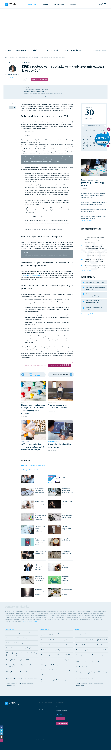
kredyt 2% (64, 619)
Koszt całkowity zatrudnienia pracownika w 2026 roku (56, 645)
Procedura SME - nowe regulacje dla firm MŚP (89, 645)
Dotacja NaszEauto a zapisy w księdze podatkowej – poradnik (67, 490)
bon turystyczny (16, 621)
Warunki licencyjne (61, 739)
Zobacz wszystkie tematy (29, 621)
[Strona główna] (5, 57)
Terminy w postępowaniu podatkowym (65, 565)
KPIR (24, 79)
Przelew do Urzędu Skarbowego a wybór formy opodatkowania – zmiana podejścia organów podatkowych (93, 195)
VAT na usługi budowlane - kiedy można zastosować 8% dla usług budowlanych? (32, 447)
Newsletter (61, 719)
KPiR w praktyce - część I (29, 470)
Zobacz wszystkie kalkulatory (90, 314)
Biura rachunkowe (73, 50)
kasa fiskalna (19, 611)
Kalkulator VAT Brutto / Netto (95, 282)
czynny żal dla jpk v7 (42, 613)
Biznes (8, 50)
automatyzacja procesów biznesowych (17, 615)
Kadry (57, 50)
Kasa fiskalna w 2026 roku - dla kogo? (17, 638)
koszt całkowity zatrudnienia (58, 613)
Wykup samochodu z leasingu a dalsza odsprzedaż (20, 643)
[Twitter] (1, 730)
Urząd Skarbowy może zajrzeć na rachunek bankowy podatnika (67, 503)
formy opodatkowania (84, 611)
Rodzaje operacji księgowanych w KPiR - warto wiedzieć (67, 553)
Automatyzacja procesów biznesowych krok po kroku (56, 660)
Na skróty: (26, 87)
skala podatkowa (21, 613)
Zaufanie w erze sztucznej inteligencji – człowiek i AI (56, 650)
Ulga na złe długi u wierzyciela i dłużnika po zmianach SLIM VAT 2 (94, 260)
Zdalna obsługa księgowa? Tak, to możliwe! (88, 662)
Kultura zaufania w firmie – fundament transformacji (55, 670)
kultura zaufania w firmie (56, 615)
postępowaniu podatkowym (31, 275)
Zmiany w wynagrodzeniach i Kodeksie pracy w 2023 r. (91, 650)
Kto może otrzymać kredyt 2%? (85, 679)
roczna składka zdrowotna (50, 611)
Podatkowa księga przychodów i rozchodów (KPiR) (37, 89)
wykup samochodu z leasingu (33, 611)
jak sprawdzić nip (9, 611)
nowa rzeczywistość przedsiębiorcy (95, 615)
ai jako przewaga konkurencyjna (38, 615)
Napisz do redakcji (62, 723)
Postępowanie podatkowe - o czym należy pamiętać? (40, 578)
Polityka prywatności (9, 739)
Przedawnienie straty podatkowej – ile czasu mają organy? (92, 183)
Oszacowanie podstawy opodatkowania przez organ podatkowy (41, 96)
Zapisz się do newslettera (39, 79)
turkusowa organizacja (96, 613)
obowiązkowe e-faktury (52, 619)
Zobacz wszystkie (86, 221)
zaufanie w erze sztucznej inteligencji (78, 613)
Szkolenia (73, 4)
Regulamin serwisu (21, 739)
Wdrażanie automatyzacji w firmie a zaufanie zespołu (56, 675)
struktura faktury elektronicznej (45, 617)
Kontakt (58, 707)
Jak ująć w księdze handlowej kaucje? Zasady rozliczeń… (39, 490)
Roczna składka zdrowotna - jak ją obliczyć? (18, 648)
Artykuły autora (12, 77)
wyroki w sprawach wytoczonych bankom (80, 619)
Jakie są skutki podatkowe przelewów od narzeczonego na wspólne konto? (96, 254)
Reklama (45, 4)
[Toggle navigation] (105, 4)
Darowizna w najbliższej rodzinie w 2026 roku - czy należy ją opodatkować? (94, 240)
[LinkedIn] (1, 733)
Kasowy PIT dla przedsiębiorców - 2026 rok (19, 660)
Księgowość (21, 50)
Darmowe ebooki (59, 4)
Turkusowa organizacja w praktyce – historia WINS (55, 655)
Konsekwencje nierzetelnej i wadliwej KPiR (35, 91)
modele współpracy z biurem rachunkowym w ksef (20, 617)
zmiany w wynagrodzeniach (73, 617)
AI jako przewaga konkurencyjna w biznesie (53, 665)
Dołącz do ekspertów (61, 710)
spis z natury (30, 613)
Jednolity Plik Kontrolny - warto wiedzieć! (88, 667)
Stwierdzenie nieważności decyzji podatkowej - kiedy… (66, 528)
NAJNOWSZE (84, 177)
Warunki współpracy (34, 739)
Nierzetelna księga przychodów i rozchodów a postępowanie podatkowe (43, 93)
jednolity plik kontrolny (37, 619)
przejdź (102, 142)
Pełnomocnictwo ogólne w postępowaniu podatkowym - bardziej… (65, 580)
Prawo (46, 50)
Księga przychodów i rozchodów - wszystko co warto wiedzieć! (40, 503)
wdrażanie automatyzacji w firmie (73, 615)
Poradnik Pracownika (44, 707)
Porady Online (32, 4)
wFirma (41, 709)
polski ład (96, 619)
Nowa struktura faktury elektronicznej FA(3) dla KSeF (91, 640)
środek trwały (72, 611)
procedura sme (60, 617)
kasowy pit (63, 611)
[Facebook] (1, 727)
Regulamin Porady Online (48, 739)
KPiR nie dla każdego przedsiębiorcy (33, 465)
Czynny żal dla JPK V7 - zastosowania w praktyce (55, 640)
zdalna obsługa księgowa (21, 619)
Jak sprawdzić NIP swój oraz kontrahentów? (18, 633)
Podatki (34, 50)
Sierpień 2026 (94, 126)
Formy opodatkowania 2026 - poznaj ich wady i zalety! (21, 679)
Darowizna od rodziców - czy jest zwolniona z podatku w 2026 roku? (95, 247)
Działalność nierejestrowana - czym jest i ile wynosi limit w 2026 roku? (95, 267)
